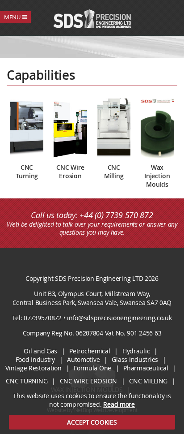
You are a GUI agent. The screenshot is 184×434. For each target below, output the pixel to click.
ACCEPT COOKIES (92, 422)
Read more (118, 404)
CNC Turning (26, 381)
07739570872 (43, 318)
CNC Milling (148, 381)
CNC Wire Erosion (88, 381)
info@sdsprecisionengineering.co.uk (119, 318)
